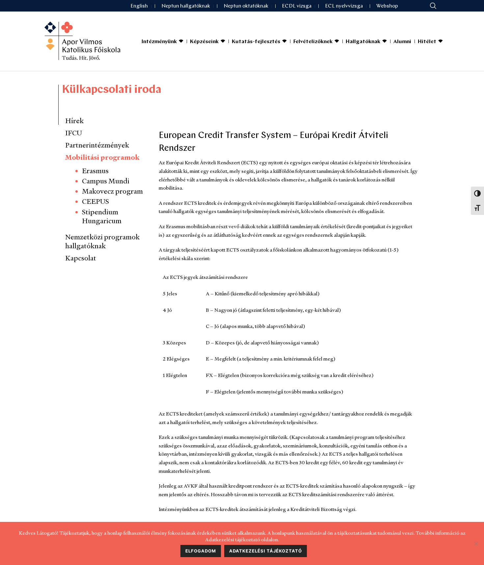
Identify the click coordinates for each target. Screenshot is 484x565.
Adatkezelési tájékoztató (265, 550)
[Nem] (475, 543)
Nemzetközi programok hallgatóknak (102, 241)
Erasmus (95, 171)
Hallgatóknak (363, 41)
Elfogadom (200, 550)
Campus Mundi (105, 181)
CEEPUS (95, 201)
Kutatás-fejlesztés (256, 41)
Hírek (74, 121)
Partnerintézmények (97, 145)
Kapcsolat (80, 258)
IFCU (73, 133)
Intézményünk (159, 41)
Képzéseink (204, 41)
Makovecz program (112, 191)
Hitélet (427, 41)
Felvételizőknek (313, 41)
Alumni (402, 41)
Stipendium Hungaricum (101, 216)
